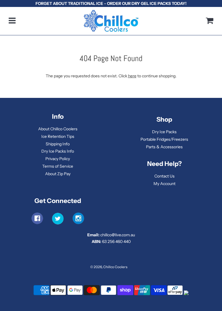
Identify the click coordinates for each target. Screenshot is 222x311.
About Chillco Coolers (57, 128)
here (132, 75)
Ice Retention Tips (57, 136)
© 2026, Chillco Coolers (108, 267)
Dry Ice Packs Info (57, 151)
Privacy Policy (57, 158)
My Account (164, 183)
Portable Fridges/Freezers (164, 139)
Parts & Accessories (164, 146)
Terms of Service (57, 166)
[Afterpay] (175, 294)
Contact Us (164, 176)
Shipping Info (58, 144)
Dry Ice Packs (164, 131)
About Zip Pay (58, 173)
